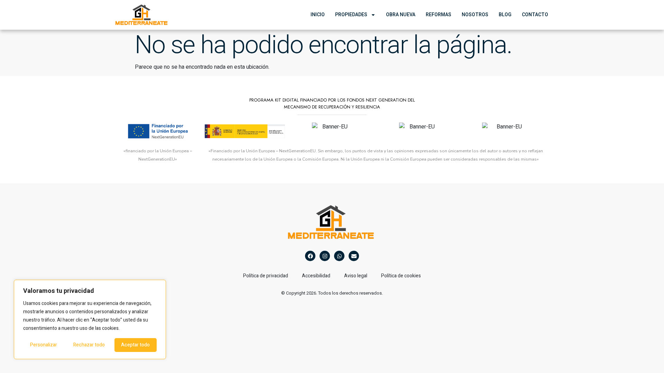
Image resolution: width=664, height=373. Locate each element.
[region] (90, 319)
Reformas (438, 14)
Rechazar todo (89, 344)
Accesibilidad (316, 275)
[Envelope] (354, 256)
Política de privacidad (265, 275)
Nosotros (475, 14)
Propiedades (351, 14)
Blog (505, 14)
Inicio (318, 14)
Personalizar (43, 344)
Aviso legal (355, 275)
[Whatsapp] (339, 256)
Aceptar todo (135, 344)
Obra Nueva (400, 14)
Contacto (535, 14)
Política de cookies (401, 275)
